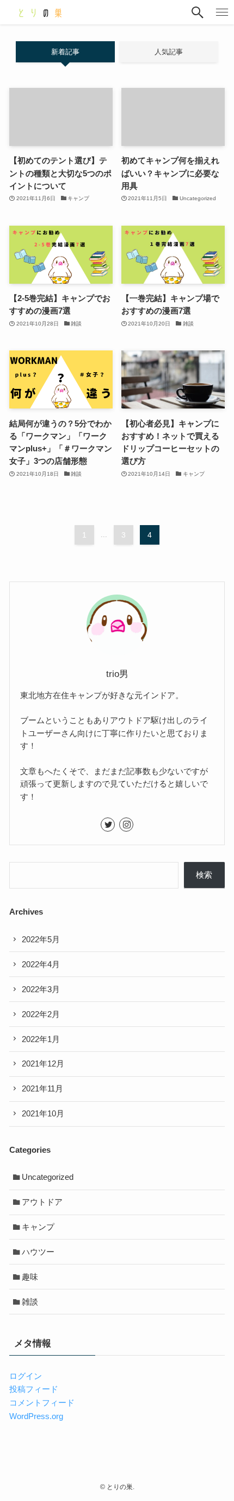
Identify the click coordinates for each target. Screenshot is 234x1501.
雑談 (30, 1301)
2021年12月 (43, 1063)
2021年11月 (42, 1088)
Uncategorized (47, 1176)
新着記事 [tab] (65, 52)
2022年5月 (41, 939)
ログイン (25, 1376)
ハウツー (38, 1251)
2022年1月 (41, 1039)
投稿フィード (33, 1389)
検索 (204, 874)
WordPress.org (36, 1416)
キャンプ (38, 1226)
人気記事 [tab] (169, 52)
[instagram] (126, 824)
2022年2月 (41, 1014)
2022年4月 (41, 964)
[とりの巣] (40, 12)
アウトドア (42, 1201)
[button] (197, 12)
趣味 (30, 1276)
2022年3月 (41, 989)
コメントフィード (42, 1402)
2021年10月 (43, 1113)
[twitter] (108, 824)
